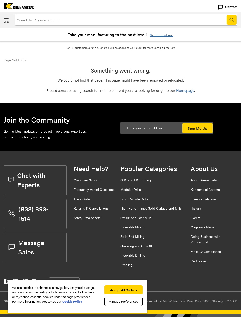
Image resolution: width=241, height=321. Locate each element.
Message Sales (31, 247)
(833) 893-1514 (33, 213)
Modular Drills (130, 189)
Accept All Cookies (123, 290)
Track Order (82, 198)
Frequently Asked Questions (94, 189)
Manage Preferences (123, 301)
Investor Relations (204, 198)
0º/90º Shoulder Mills (135, 217)
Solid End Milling (132, 236)
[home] (17, 7)
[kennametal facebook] (6, 282)
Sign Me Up (197, 128)
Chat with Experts (31, 179)
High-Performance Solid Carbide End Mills (150, 208)
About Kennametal (204, 180)
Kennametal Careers (205, 189)
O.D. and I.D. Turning (135, 180)
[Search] (232, 20)
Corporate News (202, 227)
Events (195, 217)
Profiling (126, 264)
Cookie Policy (72, 301)
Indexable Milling (132, 227)
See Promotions (161, 34)
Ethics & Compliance (206, 251)
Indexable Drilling (132, 255)
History (196, 208)
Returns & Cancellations (91, 208)
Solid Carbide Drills (134, 198)
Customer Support (87, 180)
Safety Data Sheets (87, 217)
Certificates (199, 260)
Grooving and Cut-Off (136, 245)
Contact (231, 6)
